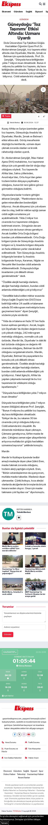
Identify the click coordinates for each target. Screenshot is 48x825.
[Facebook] (15, 734)
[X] (19, 734)
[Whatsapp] (33, 734)
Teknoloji (21, 774)
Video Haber (9, 774)
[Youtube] (28, 734)
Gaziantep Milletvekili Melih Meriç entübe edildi (35, 571)
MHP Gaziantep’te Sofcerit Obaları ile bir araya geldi (35, 594)
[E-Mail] (19, 518)
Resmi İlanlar (24, 778)
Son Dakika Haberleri (13, 758)
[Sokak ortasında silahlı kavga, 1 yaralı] (35, 538)
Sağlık (29, 12)
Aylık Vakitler (9, 696)
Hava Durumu (10, 742)
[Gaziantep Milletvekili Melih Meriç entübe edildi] (35, 561)
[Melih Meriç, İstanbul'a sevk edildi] (12, 584)
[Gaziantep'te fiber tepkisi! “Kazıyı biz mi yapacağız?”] (12, 561)
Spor (41, 771)
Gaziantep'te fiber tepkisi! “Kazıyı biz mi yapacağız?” (12, 571)
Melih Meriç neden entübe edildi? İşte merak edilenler (10, 548)
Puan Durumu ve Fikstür (10, 750)
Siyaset (39, 12)
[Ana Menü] (44, 4)
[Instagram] (24, 734)
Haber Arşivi (33, 758)
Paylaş (7, 116)
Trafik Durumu (34, 742)
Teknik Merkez (15, 122)
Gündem (18, 12)
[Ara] (40, 4)
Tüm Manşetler (34, 749)
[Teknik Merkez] (8, 514)
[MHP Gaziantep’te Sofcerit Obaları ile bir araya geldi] (35, 584)
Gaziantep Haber (35, 774)
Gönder (8, 634)
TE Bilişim (17, 811)
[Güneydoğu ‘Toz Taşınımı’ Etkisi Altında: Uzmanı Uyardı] (24, 99)
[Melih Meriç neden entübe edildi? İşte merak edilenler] (12, 538)
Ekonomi (6, 12)
